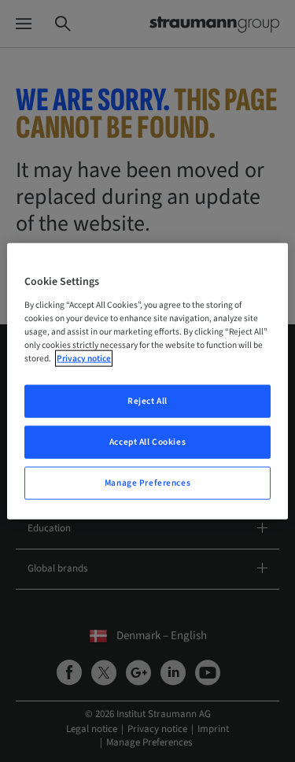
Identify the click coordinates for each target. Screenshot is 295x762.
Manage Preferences (147, 482)
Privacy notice (84, 358)
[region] (147, 381)
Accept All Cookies (147, 441)
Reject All (147, 401)
